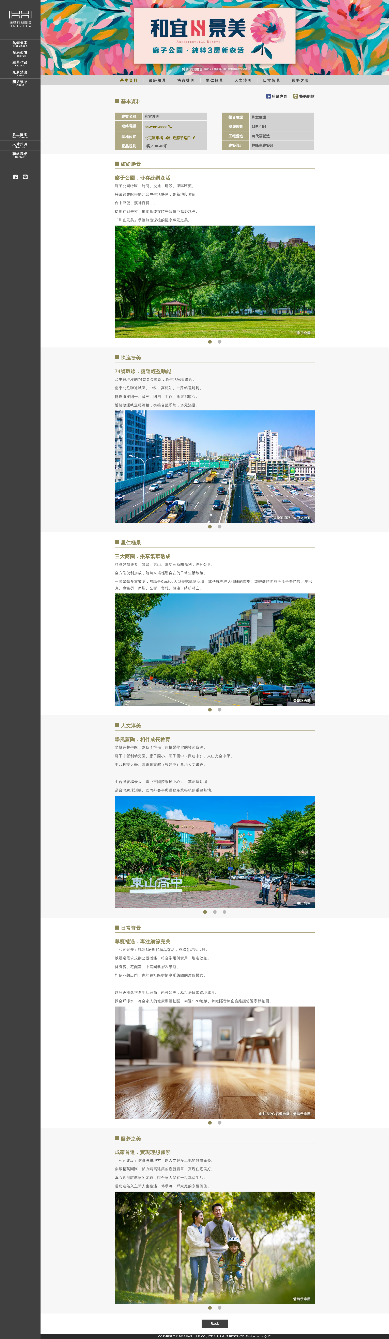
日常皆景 (272, 80)
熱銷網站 (307, 96)
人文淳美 (243, 80)
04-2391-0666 (156, 127)
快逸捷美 (186, 80)
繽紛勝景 (158, 80)
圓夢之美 (300, 80)
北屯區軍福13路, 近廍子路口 (168, 138)
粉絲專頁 (279, 96)
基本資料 (129, 80)
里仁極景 (215, 80)
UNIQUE (265, 1336)
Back (215, 1324)
